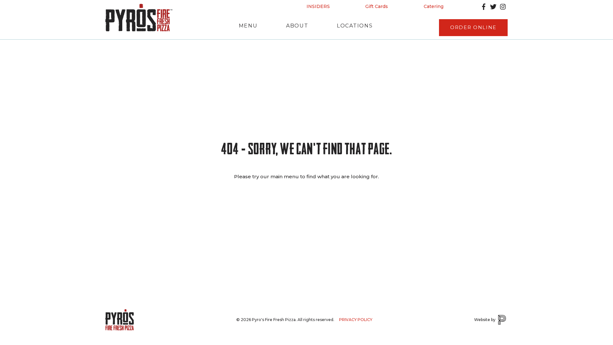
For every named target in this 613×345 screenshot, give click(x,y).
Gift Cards (376, 6)
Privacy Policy (355, 319)
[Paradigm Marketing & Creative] (502, 320)
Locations (355, 26)
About (297, 26)
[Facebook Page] (484, 7)
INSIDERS (318, 6)
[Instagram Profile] (503, 7)
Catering (433, 6)
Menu (248, 26)
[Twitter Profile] (493, 7)
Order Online (473, 27)
